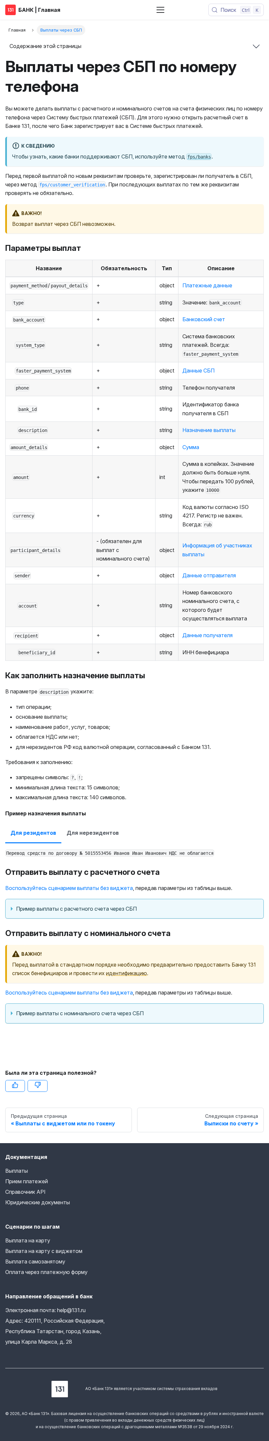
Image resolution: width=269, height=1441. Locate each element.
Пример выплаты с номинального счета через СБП (80, 1013)
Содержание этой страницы (45, 46)
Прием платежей (26, 1181)
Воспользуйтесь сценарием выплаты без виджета (69, 888)
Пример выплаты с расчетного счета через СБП (76, 908)
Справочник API (25, 1192)
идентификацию (126, 973)
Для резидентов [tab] (33, 832)
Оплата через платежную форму (46, 1272)
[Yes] (15, 1086)
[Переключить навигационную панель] (160, 10)
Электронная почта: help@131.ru (45, 1310)
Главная (17, 30)
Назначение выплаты (209, 430)
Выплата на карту (27, 1240)
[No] (37, 1086)
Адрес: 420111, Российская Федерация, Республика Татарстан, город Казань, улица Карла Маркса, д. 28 (55, 1331)
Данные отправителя (209, 575)
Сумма (190, 447)
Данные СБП (198, 370)
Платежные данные (207, 285)
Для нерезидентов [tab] (93, 832)
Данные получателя (207, 635)
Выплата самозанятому (35, 1261)
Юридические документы (37, 1202)
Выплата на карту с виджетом (43, 1251)
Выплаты (16, 1170)
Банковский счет (203, 319)
